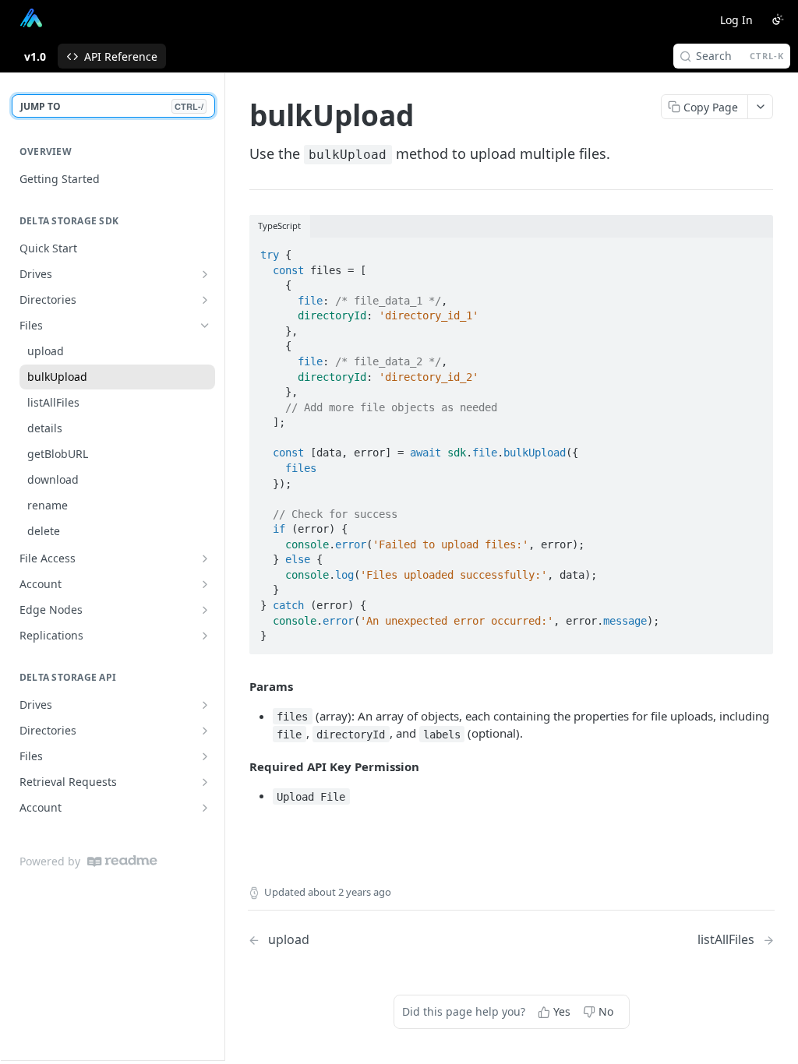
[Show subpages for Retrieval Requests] (205, 782)
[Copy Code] (754, 250)
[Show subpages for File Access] (205, 558)
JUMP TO (111, 106)
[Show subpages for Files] (205, 756)
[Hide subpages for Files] (205, 325)
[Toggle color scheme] (777, 19)
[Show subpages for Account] (205, 584)
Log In (736, 19)
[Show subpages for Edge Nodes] (205, 610)
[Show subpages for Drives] (205, 274)
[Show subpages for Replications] (205, 635)
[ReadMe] (122, 861)
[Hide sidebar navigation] (221, 566)
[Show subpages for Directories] (205, 300)
